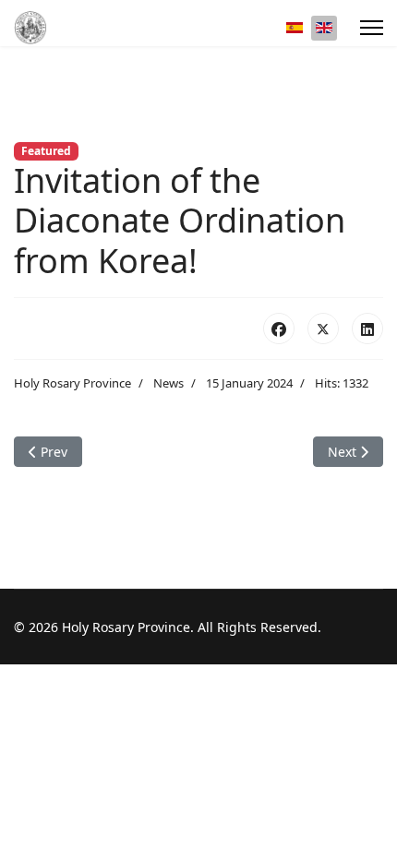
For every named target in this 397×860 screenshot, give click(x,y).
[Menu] (371, 27)
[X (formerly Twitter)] (323, 328)
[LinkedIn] (367, 328)
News (168, 383)
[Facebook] (279, 328)
